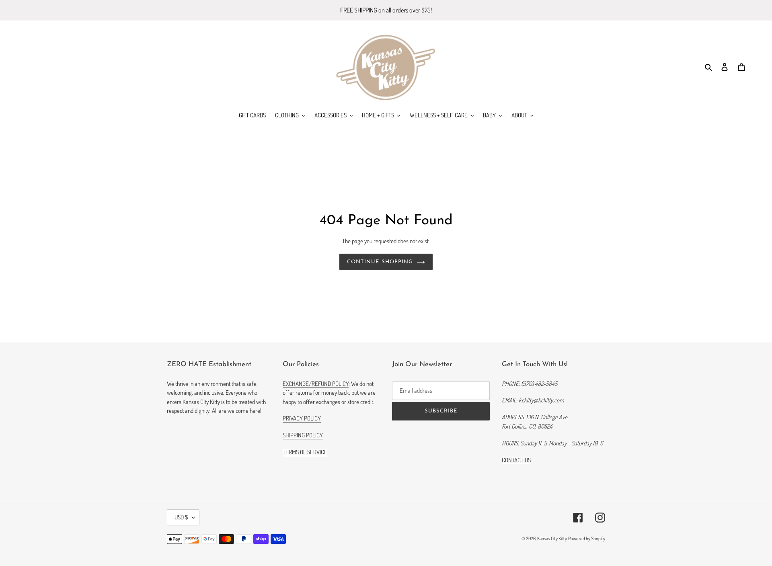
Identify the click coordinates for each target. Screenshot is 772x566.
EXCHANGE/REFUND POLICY (316, 384)
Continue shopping (380, 262)
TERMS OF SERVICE (305, 452)
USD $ (181, 517)
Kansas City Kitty (552, 538)
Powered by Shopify (586, 538)
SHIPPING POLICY (303, 435)
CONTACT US (516, 460)
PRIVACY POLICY (302, 418)
